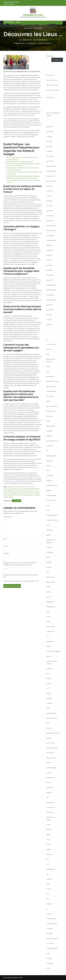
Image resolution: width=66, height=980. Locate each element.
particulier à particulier (53, 733)
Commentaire (8, 517)
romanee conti (50, 807)
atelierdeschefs (51, 391)
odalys (48, 708)
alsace (48, 366)
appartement (50, 376)
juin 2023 (49, 315)
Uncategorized (31, 43)
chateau (48, 490)
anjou (48, 371)
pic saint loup (50, 743)
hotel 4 (48, 617)
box (47, 451)
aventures (21, 487)
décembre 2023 (51, 285)
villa (47, 894)
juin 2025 (49, 196)
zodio (48, 968)
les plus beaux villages (53, 651)
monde (36, 491)
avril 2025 (49, 206)
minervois (49, 703)
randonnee (49, 787)
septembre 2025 (51, 181)
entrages (49, 547)
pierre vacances (51, 758)
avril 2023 (49, 325)
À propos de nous (9, 22)
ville (47, 899)
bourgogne (49, 446)
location (48, 656)
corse (48, 525)
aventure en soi (12, 487)
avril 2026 (49, 146)
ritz (47, 797)
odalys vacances (51, 713)
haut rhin (49, 597)
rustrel (48, 824)
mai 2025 (49, 201)
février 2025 (50, 216)
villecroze (49, 904)
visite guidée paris (51, 948)
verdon (48, 884)
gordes (48, 587)
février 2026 (50, 156)
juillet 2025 (49, 191)
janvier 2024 (50, 280)
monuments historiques (25, 493)
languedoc (49, 641)
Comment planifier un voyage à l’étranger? (20, 162)
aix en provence (51, 344)
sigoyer (48, 849)
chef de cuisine (51, 500)
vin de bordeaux (51, 919)
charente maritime (51, 485)
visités (5, 497)
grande (48, 592)
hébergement (50, 602)
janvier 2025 (50, 221)
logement (49, 669)
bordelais (49, 436)
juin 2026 (49, 136)
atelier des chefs (51, 386)
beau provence (50, 411)
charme (27, 487)
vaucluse (49, 879)
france (48, 557)
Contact (18, 22)
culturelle (49, 530)
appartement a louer (52, 381)
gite (47, 572)
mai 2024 (49, 260)
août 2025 (49, 186)
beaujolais (49, 416)
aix (47, 339)
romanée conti (50, 802)
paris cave (49, 728)
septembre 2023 (51, 300)
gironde (48, 567)
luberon (48, 683)
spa (47, 859)
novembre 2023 (51, 290)
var (47, 874)
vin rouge (49, 933)
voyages (10, 497)
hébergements (50, 607)
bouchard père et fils (52, 441)
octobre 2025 (50, 176)
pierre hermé (50, 753)
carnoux (48, 466)
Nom (5, 539)
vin (47, 909)
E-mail (5, 546)
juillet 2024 (49, 250)
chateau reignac (51, 495)
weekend (49, 958)
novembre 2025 (51, 171)
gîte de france (50, 577)
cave (47, 470)
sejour (48, 839)
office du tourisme (51, 718)
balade (48, 401)
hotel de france (51, 626)
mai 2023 (49, 320)
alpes (48, 354)
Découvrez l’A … (51, 75)
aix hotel (49, 349)
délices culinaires (17, 489)
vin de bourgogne (51, 924)
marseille (49, 698)
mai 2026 (49, 141)
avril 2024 (49, 265)
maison (48, 693)
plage (25, 495)
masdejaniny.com (33, 14)
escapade (32, 489)
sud (47, 864)
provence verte (51, 777)
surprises (37, 495)
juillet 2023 (49, 310)
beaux (48, 421)
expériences (11, 491)
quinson (48, 782)
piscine (48, 763)
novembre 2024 (51, 230)
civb (47, 505)
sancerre (49, 829)
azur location (50, 396)
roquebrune (50, 812)
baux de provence (51, 406)
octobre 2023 (50, 295)
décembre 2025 (51, 166)
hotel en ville (50, 631)
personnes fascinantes (16, 495)
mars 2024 (49, 270)
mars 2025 (49, 211)
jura (47, 636)
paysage (49, 738)
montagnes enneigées (10, 493)
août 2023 (49, 305)
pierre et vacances (51, 748)
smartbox (49, 854)
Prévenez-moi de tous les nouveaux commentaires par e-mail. (21, 576)
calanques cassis (51, 456)
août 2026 (49, 126)
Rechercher (50, 56)
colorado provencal (52, 520)
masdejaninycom (21, 72)
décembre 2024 (51, 226)
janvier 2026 (50, 161)
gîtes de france (50, 582)
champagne (50, 475)
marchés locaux (29, 491)
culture (32, 487)
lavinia (48, 646)
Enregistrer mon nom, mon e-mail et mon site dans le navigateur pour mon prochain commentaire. (19, 564)
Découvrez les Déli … (52, 80)
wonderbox (49, 963)
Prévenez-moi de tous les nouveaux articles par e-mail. (22, 581)
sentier (48, 844)
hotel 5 (48, 622)
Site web (6, 553)
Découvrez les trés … (52, 85)
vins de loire (50, 943)
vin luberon (49, 928)
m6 (47, 688)
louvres (48, 678)
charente (49, 480)
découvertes (7, 489)
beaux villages (50, 426)
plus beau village (51, 768)
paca (47, 723)
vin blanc (49, 914)
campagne (49, 461)
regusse (48, 792)
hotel (48, 612)
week (48, 953)
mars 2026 (49, 151)
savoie (48, 834)
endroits (26, 489)
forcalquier (49, 552)
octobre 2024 (50, 235)
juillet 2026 (49, 131)
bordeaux (49, 431)
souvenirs (31, 495)
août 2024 (49, 245)
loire (47, 673)
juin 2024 (49, 255)
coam (48, 510)
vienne (48, 889)
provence (49, 772)
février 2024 (50, 275)
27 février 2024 (9, 72)
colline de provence (52, 515)
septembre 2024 (51, 240)
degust (48, 535)
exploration (19, 491)
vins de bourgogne (52, 938)
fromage (48, 562)
